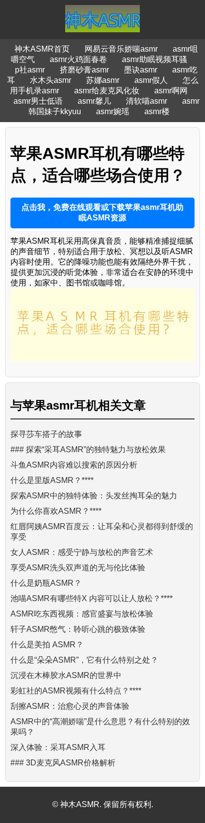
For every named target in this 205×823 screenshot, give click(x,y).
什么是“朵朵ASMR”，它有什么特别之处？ (84, 660)
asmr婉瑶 (112, 111)
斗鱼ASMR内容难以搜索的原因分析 (73, 465)
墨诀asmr (140, 70)
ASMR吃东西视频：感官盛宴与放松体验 (81, 614)
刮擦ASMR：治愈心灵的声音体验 (69, 706)
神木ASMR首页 (42, 49)
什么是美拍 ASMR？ (47, 644)
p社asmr (30, 70)
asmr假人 (151, 80)
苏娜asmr (102, 80)
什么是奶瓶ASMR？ (46, 583)
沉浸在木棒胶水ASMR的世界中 (65, 675)
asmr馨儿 (94, 101)
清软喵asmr (146, 101)
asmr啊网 (171, 90)
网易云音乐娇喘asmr (121, 49)
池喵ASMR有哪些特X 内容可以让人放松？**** (91, 598)
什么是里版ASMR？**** (52, 480)
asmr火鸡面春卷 (78, 59)
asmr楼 (157, 111)
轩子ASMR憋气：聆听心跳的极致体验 (77, 629)
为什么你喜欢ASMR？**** (56, 511)
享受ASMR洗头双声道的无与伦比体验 (77, 567)
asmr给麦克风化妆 (106, 90)
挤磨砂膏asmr (84, 70)
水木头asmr (50, 80)
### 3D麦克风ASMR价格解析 (62, 762)
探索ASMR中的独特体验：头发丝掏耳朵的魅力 (93, 495)
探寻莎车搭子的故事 (46, 434)
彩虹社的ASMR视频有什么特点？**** (75, 690)
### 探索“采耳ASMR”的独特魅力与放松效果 (88, 449)
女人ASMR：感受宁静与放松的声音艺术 (81, 552)
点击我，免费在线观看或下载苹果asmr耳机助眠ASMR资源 (102, 212)
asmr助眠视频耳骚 (154, 59)
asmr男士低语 (38, 101)
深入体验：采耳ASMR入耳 (57, 747)
